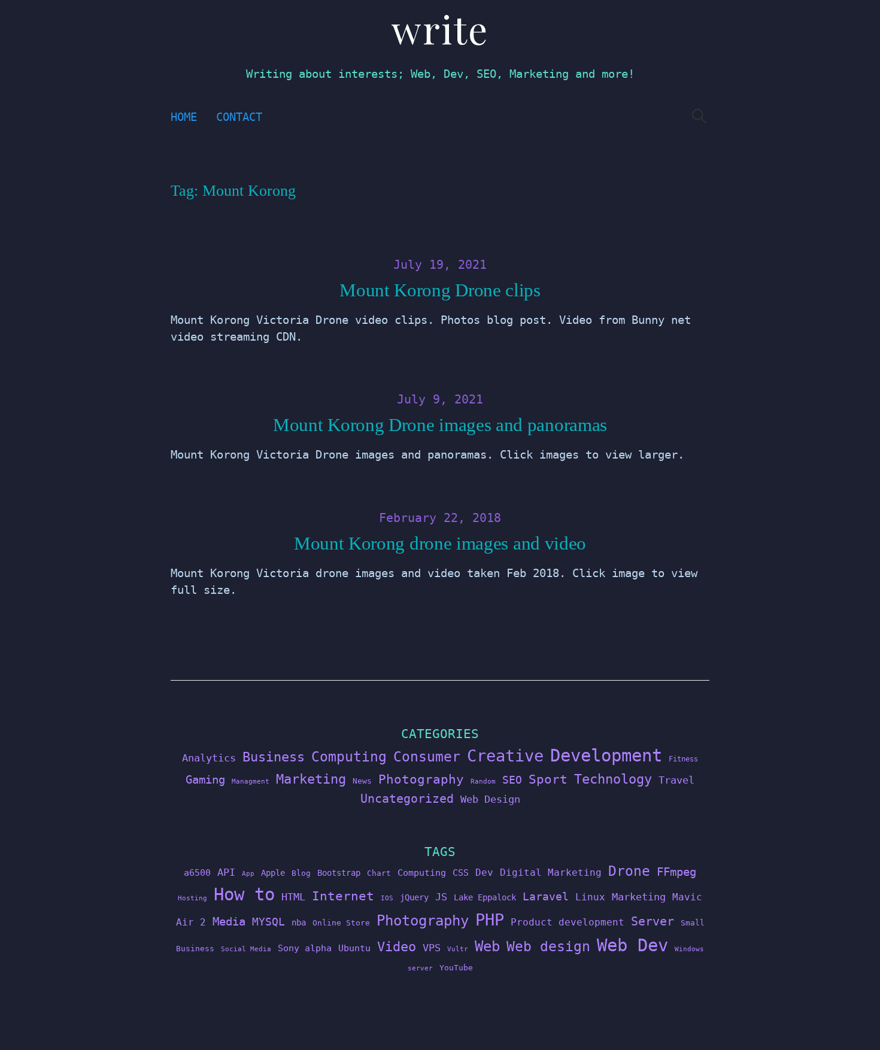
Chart (379, 873)
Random (483, 781)
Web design (548, 946)
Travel (676, 780)
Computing (349, 756)
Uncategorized (407, 798)
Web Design (490, 799)
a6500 (197, 872)
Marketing (311, 779)
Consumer (426, 756)
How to (244, 894)
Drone (629, 871)
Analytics (209, 758)
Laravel (546, 896)
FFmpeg (676, 872)
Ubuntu (354, 948)
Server (652, 921)
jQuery (414, 897)
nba (299, 922)
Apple (273, 873)
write (440, 28)
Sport (548, 779)
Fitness (683, 759)
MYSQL (268, 922)
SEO (512, 780)
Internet (343, 896)
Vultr (457, 949)
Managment (250, 781)
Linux (590, 897)
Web (487, 946)
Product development (567, 922)
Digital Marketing (551, 872)
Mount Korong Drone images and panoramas (440, 425)
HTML (293, 897)
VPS (432, 948)
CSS (461, 872)
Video (396, 946)
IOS (387, 898)
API (226, 872)
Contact (239, 117)
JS (441, 897)
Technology (613, 779)
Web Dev (632, 945)
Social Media (246, 949)
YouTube (456, 967)
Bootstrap (338, 873)
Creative (505, 755)
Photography (421, 779)
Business (273, 756)
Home (184, 117)
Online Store (341, 922)
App (248, 874)
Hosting (192, 898)
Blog (301, 873)
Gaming (205, 780)
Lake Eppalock (485, 897)
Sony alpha (305, 948)
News (362, 780)
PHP (489, 920)
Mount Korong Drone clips (440, 290)
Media (229, 921)
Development (606, 755)
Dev (484, 872)
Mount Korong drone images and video (440, 543)
